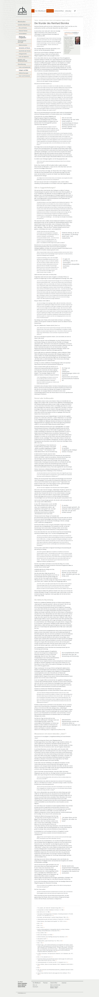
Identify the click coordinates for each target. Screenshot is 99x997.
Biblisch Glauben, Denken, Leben (54, 987)
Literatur (68, 11)
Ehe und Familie (23, 28)
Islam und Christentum (24, 76)
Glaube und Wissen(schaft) (22, 60)
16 (43, 449)
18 (60, 481)
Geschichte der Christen (25, 51)
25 (54, 789)
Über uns (35, 985)
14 (48, 383)
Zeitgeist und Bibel (66, 20)
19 (42, 545)
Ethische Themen (23, 30)
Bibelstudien (22, 21)
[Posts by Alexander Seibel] (77, 41)
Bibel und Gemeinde (68, 33)
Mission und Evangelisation (55, 20)
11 (48, 317)
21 (49, 566)
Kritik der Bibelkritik (24, 56)
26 (48, 886)
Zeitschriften (59, 11)
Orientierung (22, 64)
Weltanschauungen (23, 73)
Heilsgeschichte (23, 53)
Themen (50, 11)
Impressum (35, 986)
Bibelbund (22, 11)
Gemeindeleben (23, 33)
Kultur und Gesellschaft (24, 67)
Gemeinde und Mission (44, 20)
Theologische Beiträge (22, 41)
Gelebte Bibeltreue (24, 25)
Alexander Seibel (68, 38)
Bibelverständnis (23, 45)
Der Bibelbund (40, 11)
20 (54, 561)
